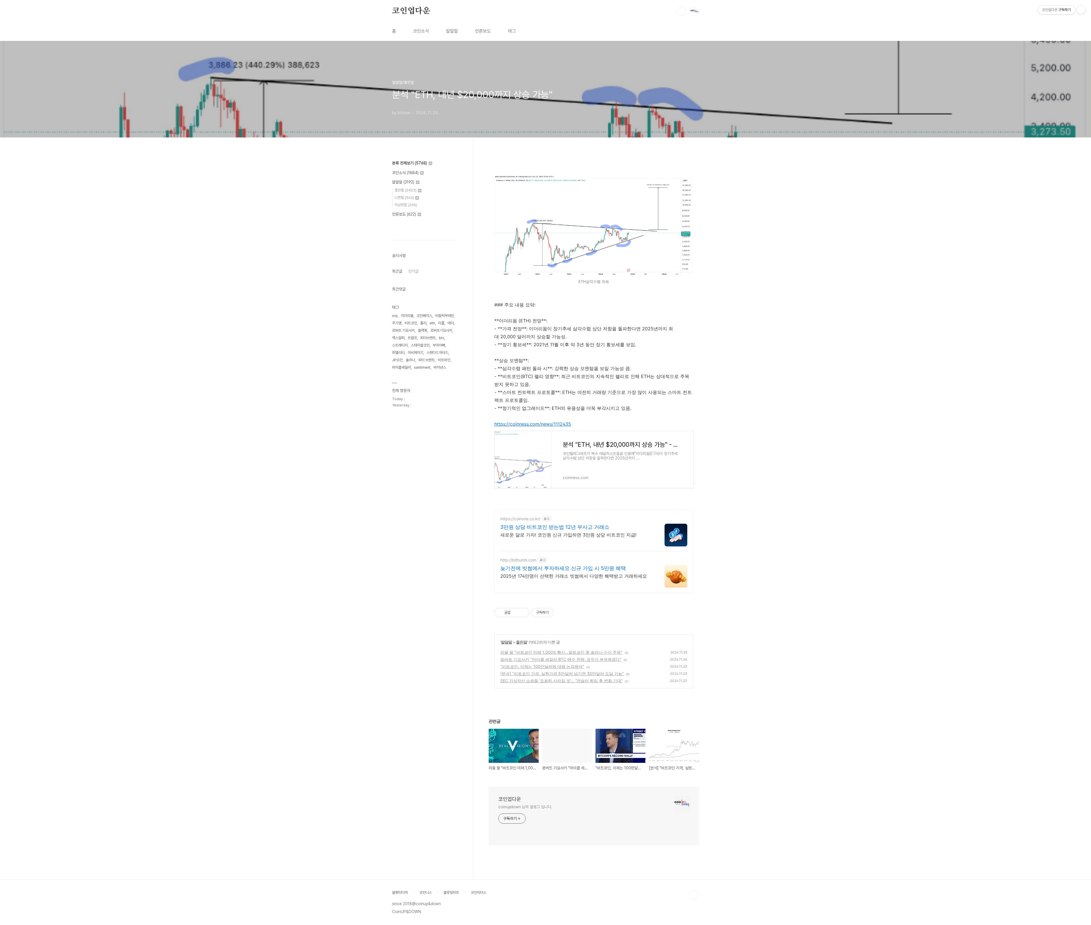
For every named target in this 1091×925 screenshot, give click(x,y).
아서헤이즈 (415, 352)
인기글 (413, 271)
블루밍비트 (451, 892)
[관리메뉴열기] (1081, 10)
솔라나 (410, 360)
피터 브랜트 (426, 360)
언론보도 (483, 31)
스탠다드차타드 (437, 352)
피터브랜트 (428, 338)
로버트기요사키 (441, 330)
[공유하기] (515, 612)
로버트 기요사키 (403, 330)
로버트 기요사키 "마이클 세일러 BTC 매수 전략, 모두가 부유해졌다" (560, 659)
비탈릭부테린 (444, 316)
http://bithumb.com (518, 559)
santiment (422, 367)
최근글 (397, 271)
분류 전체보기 (409, 163)
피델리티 (398, 352)
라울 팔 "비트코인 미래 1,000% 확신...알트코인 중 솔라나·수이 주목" (561, 652)
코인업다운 (411, 11)
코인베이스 (424, 316)
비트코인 (411, 323)
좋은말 (521, 642)
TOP (694, 894)
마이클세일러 (401, 367)
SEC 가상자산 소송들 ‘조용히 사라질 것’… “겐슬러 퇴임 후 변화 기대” (561, 680)
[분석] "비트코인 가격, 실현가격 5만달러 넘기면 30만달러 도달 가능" (562, 673)
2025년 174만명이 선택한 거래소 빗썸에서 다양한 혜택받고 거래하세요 (573, 576)
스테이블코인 (420, 345)
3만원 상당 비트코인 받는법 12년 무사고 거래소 (554, 527)
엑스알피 (398, 338)
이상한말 (406, 205)
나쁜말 (404, 197)
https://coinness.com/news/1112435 (532, 424)
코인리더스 (478, 892)
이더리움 (407, 316)
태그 (512, 31)
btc (441, 338)
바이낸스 (440, 367)
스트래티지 (400, 345)
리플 (441, 323)
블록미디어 (400, 892)
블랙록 (422, 330)
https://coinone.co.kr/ (520, 518)
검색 (681, 11)
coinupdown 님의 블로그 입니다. (525, 807)
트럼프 (412, 338)
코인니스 (425, 892)
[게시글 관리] (522, 612)
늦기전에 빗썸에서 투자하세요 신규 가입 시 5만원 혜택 (563, 568)
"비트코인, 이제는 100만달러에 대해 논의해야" (542, 666)
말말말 (452, 31)
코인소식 (421, 31)
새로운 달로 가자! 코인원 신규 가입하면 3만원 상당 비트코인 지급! (568, 535)
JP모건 (397, 360)
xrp (395, 316)
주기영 (396, 323)
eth (432, 323)
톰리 (423, 323)
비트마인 (444, 360)
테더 (450, 323)
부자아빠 (439, 345)
